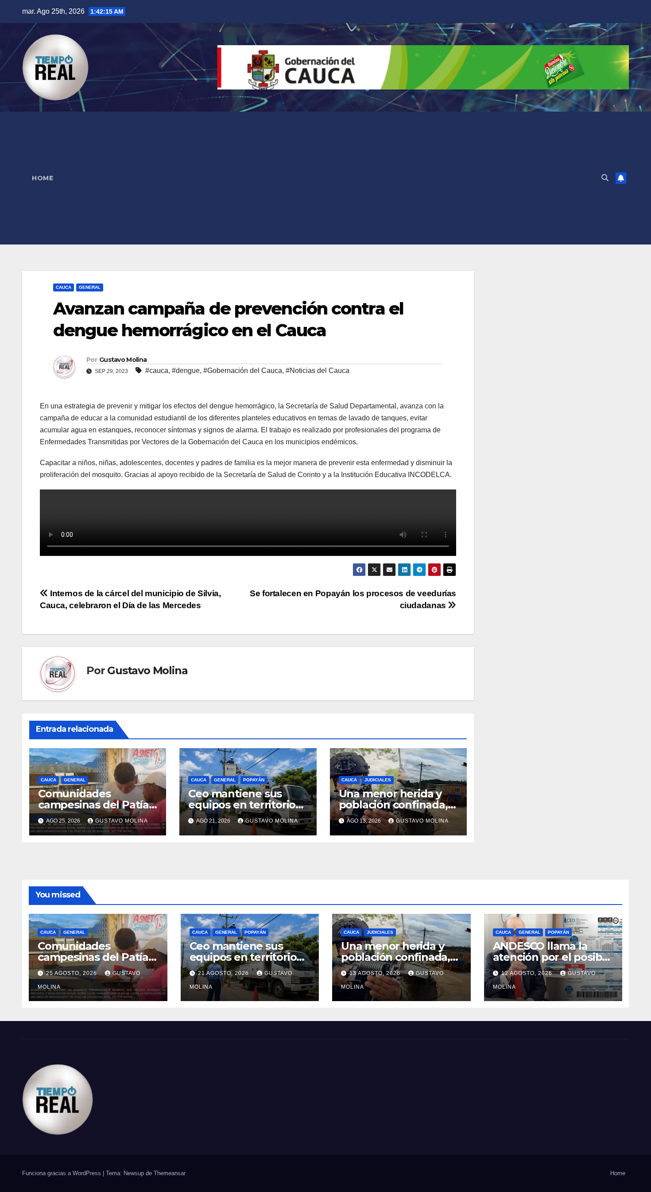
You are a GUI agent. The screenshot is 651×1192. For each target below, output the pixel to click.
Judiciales (377, 779)
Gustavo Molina (123, 360)
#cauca (156, 370)
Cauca (63, 287)
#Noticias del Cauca (317, 370)
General (90, 287)
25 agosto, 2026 (72, 973)
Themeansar (170, 1173)
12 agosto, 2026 (527, 973)
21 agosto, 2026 (224, 973)
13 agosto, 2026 (375, 973)
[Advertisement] (328, 178)
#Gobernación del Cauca (242, 370)
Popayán (253, 779)
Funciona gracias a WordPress (62, 1173)
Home (42, 178)
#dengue (186, 370)
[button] (604, 178)
